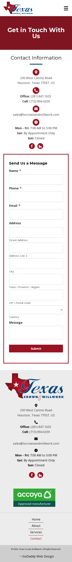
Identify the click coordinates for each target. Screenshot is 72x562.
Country (14, 317)
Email (14, 206)
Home (36, 519)
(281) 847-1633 (41, 96)
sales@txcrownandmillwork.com (36, 115)
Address (15, 223)
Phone (15, 188)
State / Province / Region (24, 287)
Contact (36, 538)
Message (15, 322)
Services (36, 532)
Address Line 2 (18, 255)
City (11, 271)
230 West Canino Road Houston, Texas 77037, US (36, 412)
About (36, 526)
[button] (32, 146)
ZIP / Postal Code (19, 302)
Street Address (18, 240)
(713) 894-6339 (39, 101)
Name (15, 171)
